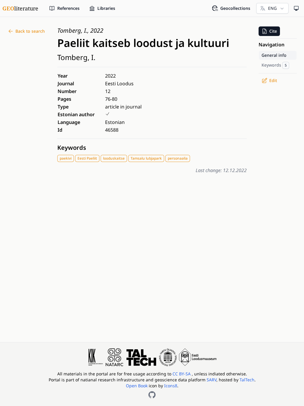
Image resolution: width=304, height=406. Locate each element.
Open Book (137, 385)
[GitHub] (152, 394)
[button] (269, 31)
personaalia (178, 158)
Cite (273, 31)
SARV (211, 380)
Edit (273, 80)
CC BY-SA (182, 374)
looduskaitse (114, 158)
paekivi (66, 158)
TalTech (247, 380)
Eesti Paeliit (87, 158)
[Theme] (296, 8)
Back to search (30, 31)
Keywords (71, 148)
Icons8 (170, 385)
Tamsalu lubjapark (146, 158)
